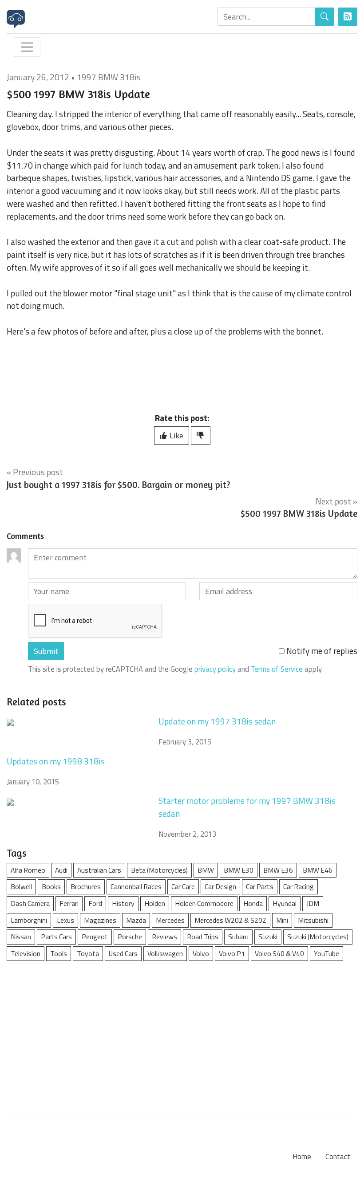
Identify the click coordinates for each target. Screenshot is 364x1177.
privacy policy (215, 669)
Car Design (220, 886)
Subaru (238, 936)
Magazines (100, 920)
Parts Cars (56, 936)
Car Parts (259, 886)
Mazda (136, 920)
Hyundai (285, 903)
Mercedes (170, 920)
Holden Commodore (204, 903)
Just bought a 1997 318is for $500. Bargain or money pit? (118, 484)
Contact (337, 1156)
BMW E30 (238, 870)
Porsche (130, 936)
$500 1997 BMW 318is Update (299, 513)
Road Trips (202, 936)
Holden (154, 903)
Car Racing (298, 886)
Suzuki (267, 936)
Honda (253, 903)
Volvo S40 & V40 (279, 953)
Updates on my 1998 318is (56, 761)
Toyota (88, 953)
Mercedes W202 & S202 (230, 920)
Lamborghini (29, 920)
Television (25, 953)
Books (51, 886)
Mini (282, 920)
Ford (95, 903)
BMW (206, 870)
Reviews (164, 936)
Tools (58, 953)
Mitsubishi (313, 920)
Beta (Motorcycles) (159, 870)
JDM (312, 903)
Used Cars (123, 953)
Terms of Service (277, 669)
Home (302, 1156)
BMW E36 (278, 870)
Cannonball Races (136, 886)
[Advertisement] (182, 1035)
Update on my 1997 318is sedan (217, 721)
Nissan (21, 936)
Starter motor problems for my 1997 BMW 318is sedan (247, 807)
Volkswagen (165, 953)
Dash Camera (30, 903)
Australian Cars (99, 870)
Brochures (86, 886)
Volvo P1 (232, 953)
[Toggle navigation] (27, 47)
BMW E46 (317, 870)
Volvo (201, 953)
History (123, 903)
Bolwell (21, 886)
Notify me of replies (321, 651)
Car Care (183, 886)
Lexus (65, 920)
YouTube (326, 953)
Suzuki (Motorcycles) (317, 936)
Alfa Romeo (28, 870)
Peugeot (95, 936)
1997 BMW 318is (109, 77)
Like (175, 435)
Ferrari (69, 903)
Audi (61, 870)
